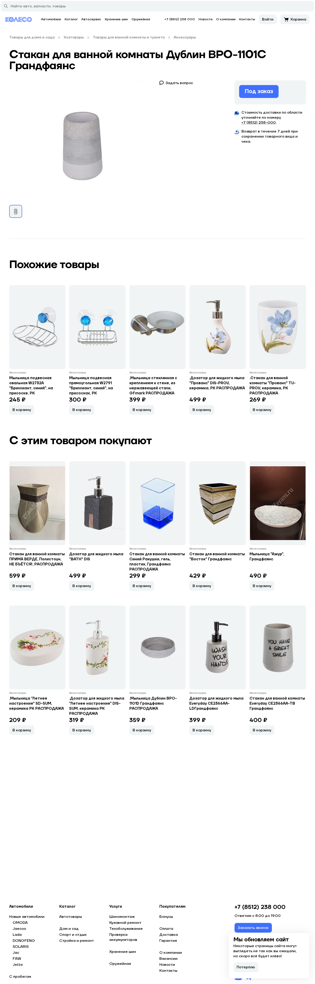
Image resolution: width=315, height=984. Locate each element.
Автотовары (70, 916)
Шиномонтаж (122, 916)
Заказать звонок (253, 927)
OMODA (20, 922)
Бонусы (166, 916)
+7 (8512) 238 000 (179, 19)
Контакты (247, 19)
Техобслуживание (126, 928)
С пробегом (20, 976)
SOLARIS (21, 946)
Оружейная (140, 19)
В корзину (21, 410)
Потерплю (246, 967)
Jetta (18, 964)
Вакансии (168, 958)
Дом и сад (69, 928)
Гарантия (168, 940)
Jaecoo (19, 928)
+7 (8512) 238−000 (258, 122)
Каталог (71, 19)
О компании (225, 19)
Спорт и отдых (72, 934)
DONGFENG (24, 940)
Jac (16, 952)
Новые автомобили (27, 916)
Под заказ (259, 91)
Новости (205, 19)
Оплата (166, 928)
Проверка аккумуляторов (123, 937)
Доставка (168, 934)
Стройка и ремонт (76, 940)
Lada (17, 934)
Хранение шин (116, 19)
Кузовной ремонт (125, 922)
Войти (267, 19)
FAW (17, 958)
